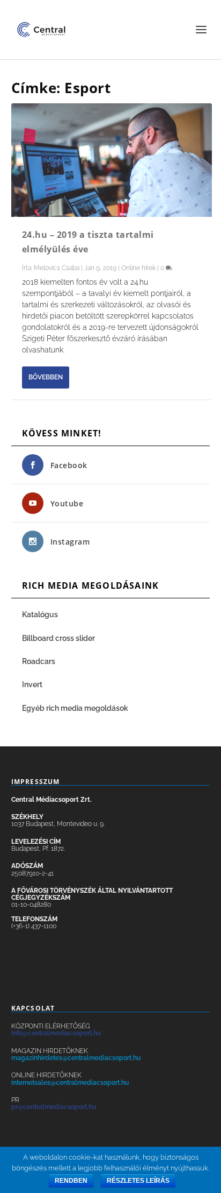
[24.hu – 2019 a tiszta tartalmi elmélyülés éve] (111, 160)
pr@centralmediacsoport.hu (53, 1107)
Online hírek (138, 268)
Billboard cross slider (58, 638)
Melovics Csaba (56, 268)
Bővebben (45, 377)
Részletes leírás (138, 1180)
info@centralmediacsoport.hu (56, 1033)
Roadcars (38, 661)
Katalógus (41, 614)
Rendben (71, 1180)
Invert (32, 684)
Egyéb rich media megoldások (75, 708)
